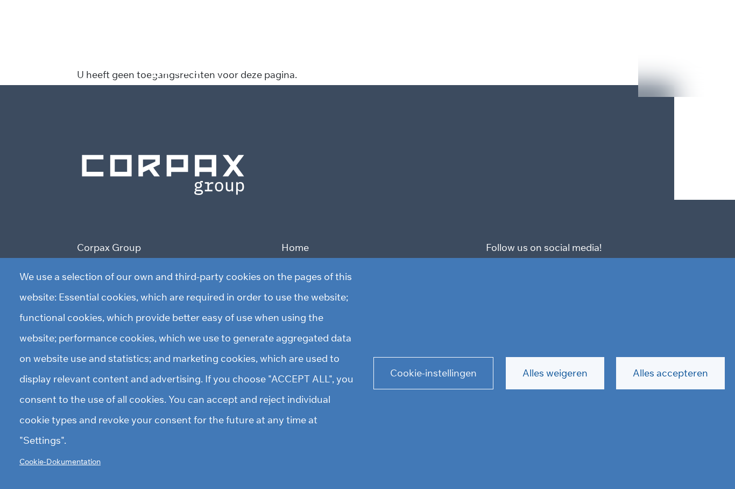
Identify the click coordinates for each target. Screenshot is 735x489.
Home (295, 247)
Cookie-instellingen (433, 373)
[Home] (163, 173)
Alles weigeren (555, 373)
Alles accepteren (670, 373)
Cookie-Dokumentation (60, 461)
